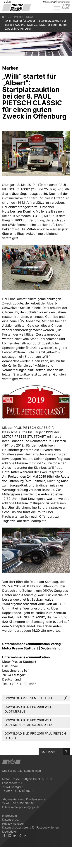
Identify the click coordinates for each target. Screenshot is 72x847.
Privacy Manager (13, 823)
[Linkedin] (25, 835)
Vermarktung (63, 2)
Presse (18, 16)
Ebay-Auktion (27, 233)
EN (9, 2)
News (29, 16)
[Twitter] (14, 835)
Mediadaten (10, 831)
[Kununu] (9, 835)
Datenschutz (10, 819)
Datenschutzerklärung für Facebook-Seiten (30, 827)
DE (5, 2)
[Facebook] (4, 835)
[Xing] (19, 835)
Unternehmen (49, 2)
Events (66, 5)
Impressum (9, 815)
